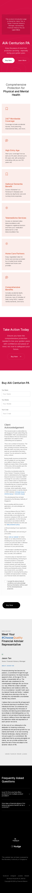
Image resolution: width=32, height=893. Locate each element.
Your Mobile (5, 400)
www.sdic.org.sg (19, 494)
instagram (13, 876)
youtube (24, 754)
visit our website (13, 537)
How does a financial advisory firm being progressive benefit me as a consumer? (13, 805)
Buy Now (8, 60)
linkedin (19, 754)
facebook (13, 754)
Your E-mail (5, 409)
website (7, 754)
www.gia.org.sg (19, 492)
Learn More (16, 30)
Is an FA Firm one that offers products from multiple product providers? (12, 794)
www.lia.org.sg (8, 494)
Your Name (5, 390)
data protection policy (13, 524)
